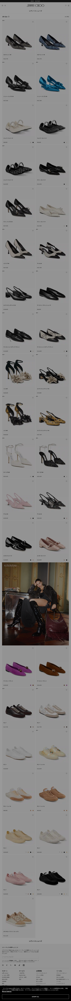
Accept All (35, 996)
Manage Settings (7, 991)
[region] (35, 993)
